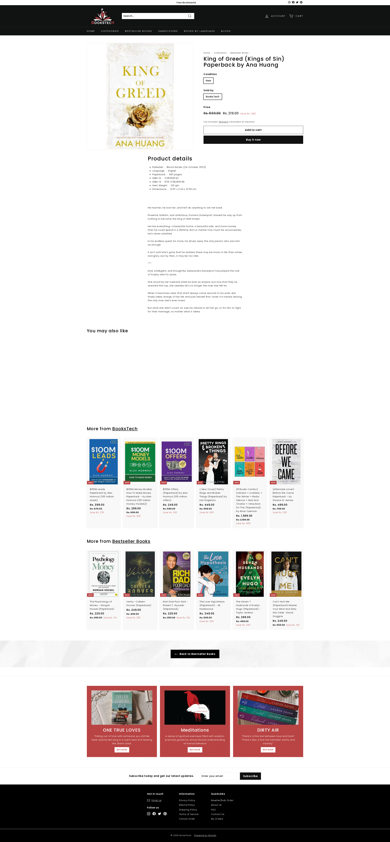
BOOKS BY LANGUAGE (199, 31)
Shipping (223, 121)
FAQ (213, 809)
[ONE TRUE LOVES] (121, 707)
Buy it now (253, 140)
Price (207, 107)
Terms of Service (189, 814)
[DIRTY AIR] (268, 707)
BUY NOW (122, 749)
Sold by (209, 90)
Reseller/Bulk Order (222, 800)
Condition (210, 74)
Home (91, 31)
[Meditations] (195, 707)
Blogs (226, 31)
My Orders (217, 818)
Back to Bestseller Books (197, 654)
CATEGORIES (110, 31)
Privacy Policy (187, 800)
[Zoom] (140, 96)
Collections (220, 53)
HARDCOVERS (168, 31)
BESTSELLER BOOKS (138, 31)
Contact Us (217, 814)
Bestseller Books (239, 53)
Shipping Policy (188, 809)
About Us (216, 804)
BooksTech (213, 96)
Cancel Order (187, 818)
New (208, 80)
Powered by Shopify (205, 835)
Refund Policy (187, 804)
